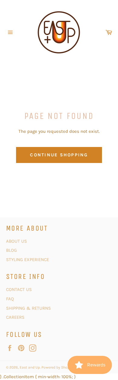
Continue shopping (59, 155)
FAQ (10, 299)
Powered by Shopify (57, 367)
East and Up (30, 367)
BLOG (12, 250)
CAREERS (15, 317)
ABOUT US (16, 241)
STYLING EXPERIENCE (27, 259)
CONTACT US (19, 289)
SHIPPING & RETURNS (28, 308)
